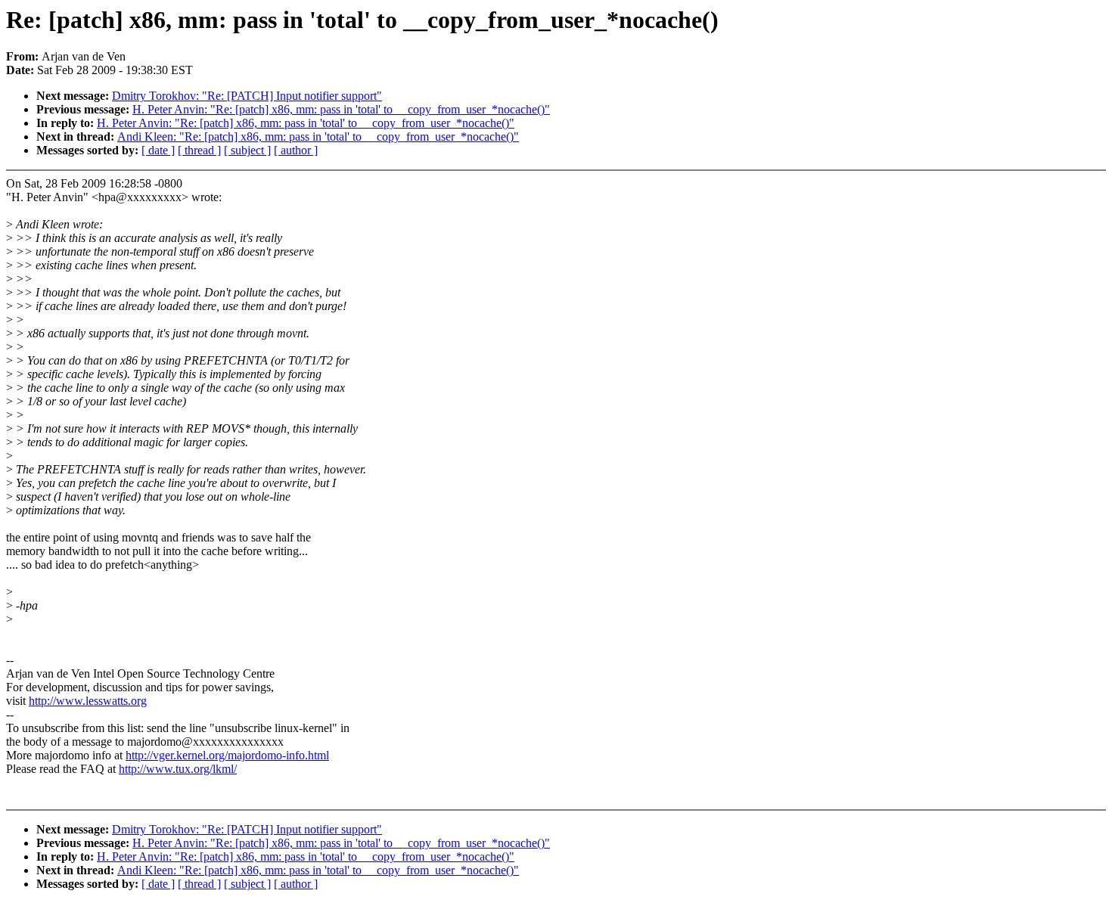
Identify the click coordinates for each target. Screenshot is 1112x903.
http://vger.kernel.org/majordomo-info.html (227, 755)
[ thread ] (199, 150)
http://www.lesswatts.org (88, 700)
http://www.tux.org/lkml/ (178, 768)
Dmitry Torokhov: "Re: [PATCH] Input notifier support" (247, 95)
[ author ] (296, 150)
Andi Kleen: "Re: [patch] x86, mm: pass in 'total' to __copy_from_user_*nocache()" (318, 136)
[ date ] (158, 150)
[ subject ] (247, 150)
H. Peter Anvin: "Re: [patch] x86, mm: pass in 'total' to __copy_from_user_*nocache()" (341, 109)
